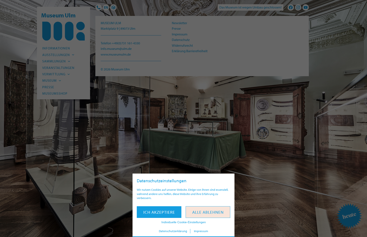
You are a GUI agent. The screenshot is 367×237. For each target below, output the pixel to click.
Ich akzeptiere (159, 212)
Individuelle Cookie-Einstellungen (183, 222)
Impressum (201, 231)
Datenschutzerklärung (173, 231)
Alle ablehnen (208, 212)
